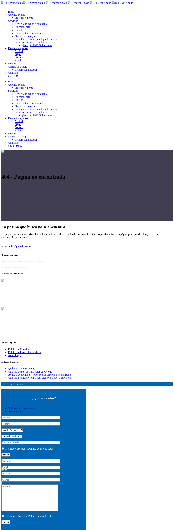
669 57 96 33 (12, 384)
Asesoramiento (16, 411)
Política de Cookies (18, 349)
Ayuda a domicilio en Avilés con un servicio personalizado (39, 374)
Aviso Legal (14, 355)
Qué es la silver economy (21, 368)
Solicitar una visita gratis (21, 408)
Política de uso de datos (40, 448)
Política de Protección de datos (24, 352)
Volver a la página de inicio (16, 246)
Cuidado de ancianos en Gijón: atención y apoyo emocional (40, 377)
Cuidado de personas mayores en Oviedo (30, 371)
